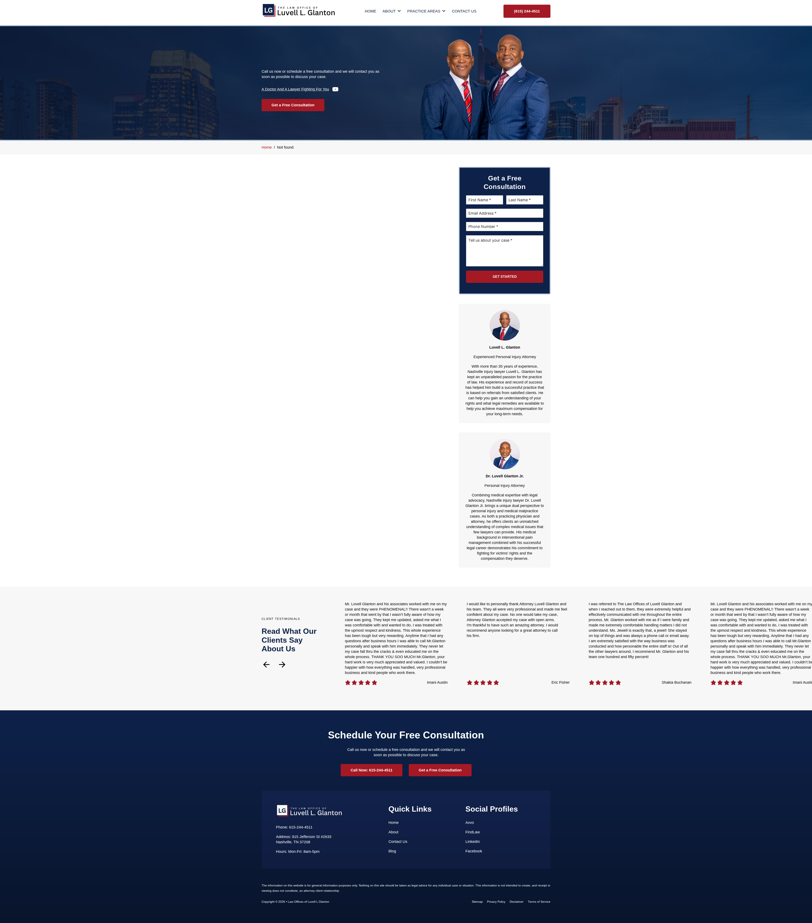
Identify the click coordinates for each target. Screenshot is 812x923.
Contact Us (464, 11)
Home (370, 11)
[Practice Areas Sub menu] (444, 11)
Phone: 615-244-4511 (294, 827)
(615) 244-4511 (527, 11)
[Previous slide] (266, 664)
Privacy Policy (496, 901)
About (389, 11)
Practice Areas (423, 11)
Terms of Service (539, 901)
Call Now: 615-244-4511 (371, 770)
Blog (392, 851)
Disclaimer (517, 901)
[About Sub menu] (399, 11)
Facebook (473, 851)
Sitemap (477, 901)
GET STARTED (505, 276)
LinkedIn (472, 841)
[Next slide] (282, 664)
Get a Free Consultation (293, 105)
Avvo (469, 822)
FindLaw (472, 832)
